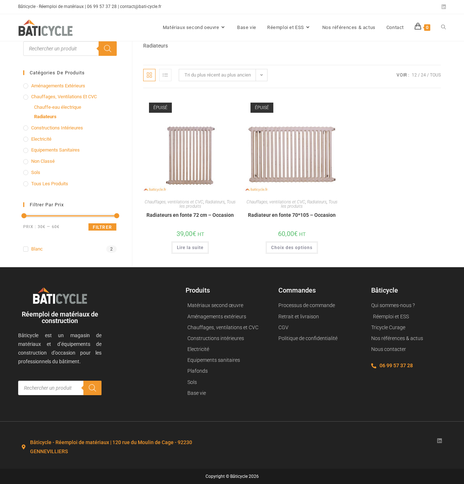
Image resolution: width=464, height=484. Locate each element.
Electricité (41, 139)
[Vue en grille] (149, 75)
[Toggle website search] (443, 27)
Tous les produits (49, 183)
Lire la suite (190, 247)
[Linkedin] (439, 440)
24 (423, 75)
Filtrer (102, 227)
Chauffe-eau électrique (57, 107)
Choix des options (291, 247)
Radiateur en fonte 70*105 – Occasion (292, 215)
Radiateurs (215, 201)
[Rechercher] (108, 48)
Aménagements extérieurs (58, 85)
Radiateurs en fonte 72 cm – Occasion (190, 215)
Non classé (43, 161)
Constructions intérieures (57, 128)
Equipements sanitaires (55, 150)
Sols (35, 172)
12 (414, 75)
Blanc (37, 249)
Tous (435, 75)
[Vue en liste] (165, 75)
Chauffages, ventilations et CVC (174, 201)
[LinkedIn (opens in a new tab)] (442, 7)
